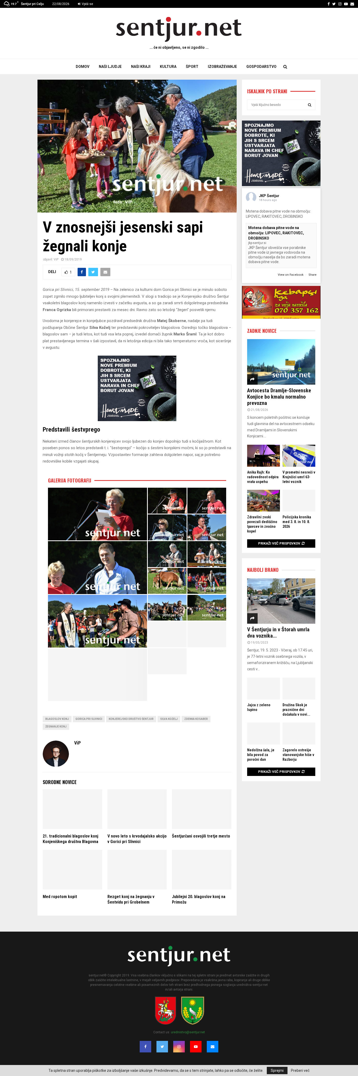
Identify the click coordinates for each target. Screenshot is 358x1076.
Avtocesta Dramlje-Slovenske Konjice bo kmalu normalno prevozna (279, 396)
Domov (82, 66)
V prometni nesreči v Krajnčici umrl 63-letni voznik (299, 477)
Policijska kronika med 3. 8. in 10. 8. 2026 (297, 522)
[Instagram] (179, 1046)
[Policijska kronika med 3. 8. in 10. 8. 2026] (299, 501)
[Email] (212, 1046)
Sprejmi (277, 1070)
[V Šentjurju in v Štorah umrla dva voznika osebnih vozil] (281, 601)
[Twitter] (162, 1046)
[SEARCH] (309, 105)
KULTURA (168, 66)
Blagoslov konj (57, 719)
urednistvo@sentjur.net (188, 1032)
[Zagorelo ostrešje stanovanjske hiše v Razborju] (299, 733)
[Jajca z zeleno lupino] (263, 688)
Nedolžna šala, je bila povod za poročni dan (260, 755)
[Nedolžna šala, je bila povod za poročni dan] (263, 733)
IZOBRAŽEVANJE (222, 66)
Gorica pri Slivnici (88, 719)
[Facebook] (145, 1046)
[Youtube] (196, 1046)
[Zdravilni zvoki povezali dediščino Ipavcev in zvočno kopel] (263, 501)
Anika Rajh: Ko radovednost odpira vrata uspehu (263, 477)
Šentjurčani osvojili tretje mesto (201, 836)
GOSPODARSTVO (261, 66)
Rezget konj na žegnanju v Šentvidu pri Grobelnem (130, 899)
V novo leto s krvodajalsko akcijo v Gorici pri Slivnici (137, 839)
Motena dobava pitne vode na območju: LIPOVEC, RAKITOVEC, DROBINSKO (276, 233)
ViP (56, 259)
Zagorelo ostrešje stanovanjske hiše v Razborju (298, 755)
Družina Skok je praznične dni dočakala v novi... (296, 709)
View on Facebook (291, 274)
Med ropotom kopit (60, 896)
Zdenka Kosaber (196, 719)
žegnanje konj (56, 726)
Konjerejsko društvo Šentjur (131, 719)
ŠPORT (192, 66)
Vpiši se (87, 4)
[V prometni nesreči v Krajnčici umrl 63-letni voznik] (299, 455)
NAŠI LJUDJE (110, 66)
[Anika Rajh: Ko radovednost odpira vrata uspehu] (263, 455)
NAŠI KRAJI (140, 66)
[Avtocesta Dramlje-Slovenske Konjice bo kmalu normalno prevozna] (281, 361)
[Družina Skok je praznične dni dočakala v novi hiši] (299, 688)
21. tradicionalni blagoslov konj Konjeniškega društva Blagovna (70, 839)
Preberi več (300, 1070)
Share (312, 274)
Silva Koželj (169, 719)
